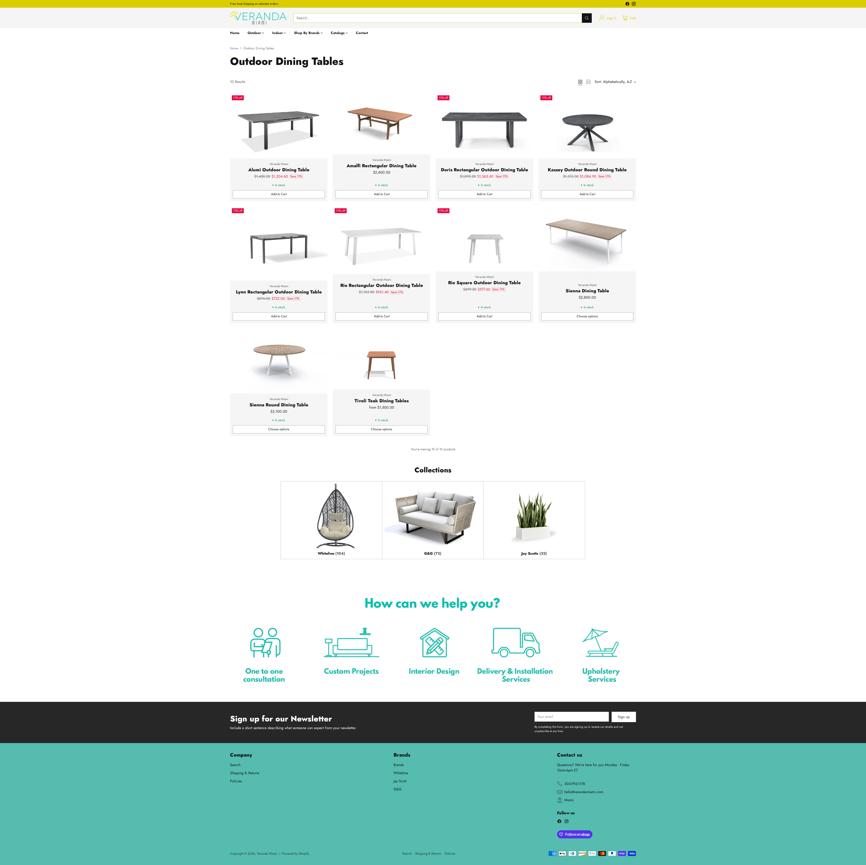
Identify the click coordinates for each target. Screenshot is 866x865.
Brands (399, 764)
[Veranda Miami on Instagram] (633, 5)
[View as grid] (580, 82)
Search (235, 764)
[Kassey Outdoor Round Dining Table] (587, 126)
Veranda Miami (267, 853)
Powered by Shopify (295, 853)
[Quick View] (322, 99)
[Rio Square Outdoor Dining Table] (484, 238)
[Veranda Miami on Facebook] (627, 5)
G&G (397, 789)
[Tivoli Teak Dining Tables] (381, 359)
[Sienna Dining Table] (587, 238)
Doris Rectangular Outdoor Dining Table (484, 170)
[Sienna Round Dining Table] (278, 361)
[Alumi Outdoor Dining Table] (278, 126)
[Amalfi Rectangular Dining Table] (381, 124)
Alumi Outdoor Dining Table (278, 170)
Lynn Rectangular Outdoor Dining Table (279, 292)
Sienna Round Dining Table (278, 405)
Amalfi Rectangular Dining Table (382, 165)
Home (234, 48)
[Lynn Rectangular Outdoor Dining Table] (278, 243)
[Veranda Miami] (258, 18)
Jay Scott (400, 781)
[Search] (587, 18)
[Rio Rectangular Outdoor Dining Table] (381, 240)
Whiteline (401, 773)
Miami (568, 800)
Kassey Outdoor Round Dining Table (587, 170)
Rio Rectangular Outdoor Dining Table (381, 285)
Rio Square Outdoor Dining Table (484, 282)
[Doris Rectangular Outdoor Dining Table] (484, 126)
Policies (236, 781)
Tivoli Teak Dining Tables (382, 401)
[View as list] (588, 82)
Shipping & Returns (244, 773)
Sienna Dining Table (587, 291)
